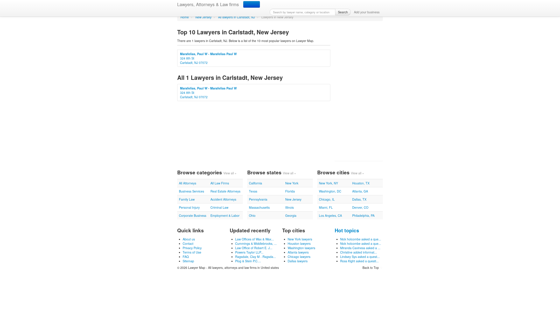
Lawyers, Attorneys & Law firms (208, 4)
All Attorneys (187, 183)
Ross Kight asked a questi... (359, 261)
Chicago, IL (327, 199)
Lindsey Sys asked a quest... (360, 256)
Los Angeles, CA (330, 215)
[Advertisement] (359, 91)
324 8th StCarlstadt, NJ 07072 (208, 58)
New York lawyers (300, 239)
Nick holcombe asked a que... (360, 239)
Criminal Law (219, 207)
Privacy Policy (192, 248)
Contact (188, 243)
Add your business (367, 12)
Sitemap (188, 261)
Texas (253, 191)
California (255, 183)
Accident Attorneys (223, 199)
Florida (290, 191)
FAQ (186, 256)
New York (291, 183)
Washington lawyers (301, 248)
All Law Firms (219, 183)
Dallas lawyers (298, 261)
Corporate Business (192, 215)
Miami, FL (326, 207)
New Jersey (203, 17)
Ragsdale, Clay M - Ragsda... (255, 256)
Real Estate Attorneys (225, 191)
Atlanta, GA (360, 191)
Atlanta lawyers (298, 252)
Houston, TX (360, 183)
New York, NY (328, 183)
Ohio (252, 215)
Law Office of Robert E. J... (253, 248)
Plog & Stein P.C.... (248, 261)
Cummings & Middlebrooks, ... (256, 243)
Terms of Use (192, 252)
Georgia (290, 215)
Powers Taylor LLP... (249, 252)
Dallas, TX (359, 199)
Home (184, 17)
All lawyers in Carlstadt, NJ (236, 17)
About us (189, 239)
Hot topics (347, 230)
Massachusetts (259, 207)
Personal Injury (189, 207)
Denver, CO (360, 207)
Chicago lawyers (299, 256)
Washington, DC (330, 191)
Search (343, 12)
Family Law (187, 199)
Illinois (289, 207)
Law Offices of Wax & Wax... (254, 239)
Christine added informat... (358, 252)
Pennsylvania (258, 199)
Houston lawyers (299, 243)
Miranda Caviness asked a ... (360, 248)
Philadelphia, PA (363, 215)
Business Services (191, 191)
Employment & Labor (225, 215)
